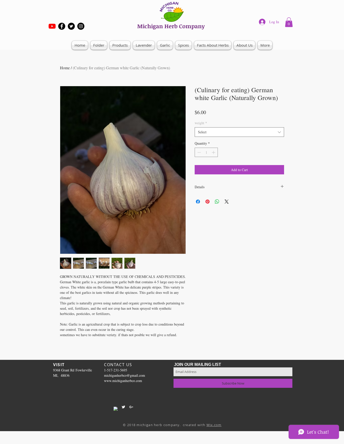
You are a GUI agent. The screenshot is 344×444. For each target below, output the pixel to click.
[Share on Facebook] (198, 202)
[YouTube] (52, 26)
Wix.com (214, 425)
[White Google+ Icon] (131, 407)
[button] (289, 22)
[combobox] (239, 132)
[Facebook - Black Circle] (61, 26)
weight (201, 122)
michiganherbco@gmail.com (124, 375)
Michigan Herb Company (171, 26)
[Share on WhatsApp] (217, 202)
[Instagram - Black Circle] (80, 26)
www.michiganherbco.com (123, 380)
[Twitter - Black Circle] (71, 26)
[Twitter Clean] (123, 407)
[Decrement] (198, 152)
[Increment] (214, 152)
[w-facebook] (116, 409)
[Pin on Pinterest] (207, 202)
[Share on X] (227, 202)
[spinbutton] (206, 152)
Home (65, 67)
